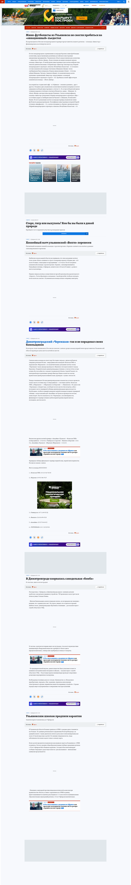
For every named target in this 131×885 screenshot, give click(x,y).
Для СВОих (62, 27)
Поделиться (101, 48)
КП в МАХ (68, 27)
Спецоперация (22, 1)
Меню (2, 1)
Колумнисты (94, 1)
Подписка (102, 5)
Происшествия (103, 1)
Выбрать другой (60, 10)
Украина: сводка (54, 27)
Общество (38, 1)
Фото (9, 1)
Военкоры (46, 27)
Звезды (59, 1)
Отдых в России (89, 27)
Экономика (46, 1)
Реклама (94, 5)
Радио (87, 5)
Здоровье (65, 1)
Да (54, 10)
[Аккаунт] (128, 1)
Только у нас (40, 27)
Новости (34, 27)
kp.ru (35, 49)
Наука (81, 1)
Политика (31, 1)
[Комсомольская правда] (32, 5)
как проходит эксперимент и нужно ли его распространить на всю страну (60, 452)
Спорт (86, 1)
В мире (53, 1)
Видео (14, 1)
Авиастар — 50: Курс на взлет (77, 27)
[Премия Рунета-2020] (45, 5)
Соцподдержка (74, 1)
